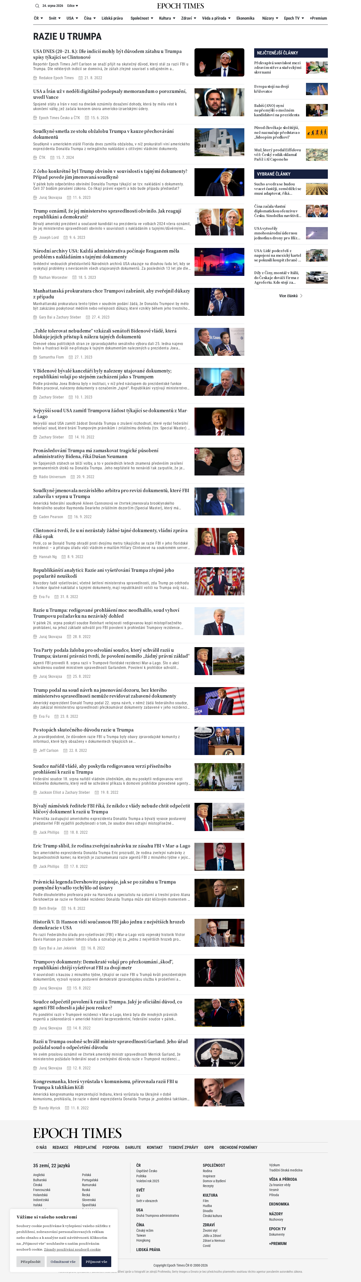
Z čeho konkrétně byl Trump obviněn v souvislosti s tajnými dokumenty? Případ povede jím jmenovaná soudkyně (110, 174)
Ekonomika (245, 18)
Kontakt (155, 1147)
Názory (268, 18)
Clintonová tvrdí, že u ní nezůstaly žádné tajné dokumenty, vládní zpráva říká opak (110, 533)
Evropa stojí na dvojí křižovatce (271, 88)
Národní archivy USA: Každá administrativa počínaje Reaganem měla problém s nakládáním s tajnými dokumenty (106, 254)
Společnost (140, 18)
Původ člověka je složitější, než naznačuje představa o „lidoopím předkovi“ (277, 132)
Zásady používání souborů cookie (72, 1249)
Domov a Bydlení (214, 1181)
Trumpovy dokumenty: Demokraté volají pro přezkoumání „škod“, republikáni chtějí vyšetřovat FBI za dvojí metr (103, 965)
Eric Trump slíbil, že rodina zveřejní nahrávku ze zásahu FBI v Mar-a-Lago (111, 846)
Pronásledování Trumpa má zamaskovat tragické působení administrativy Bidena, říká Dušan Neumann (95, 453)
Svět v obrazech (147, 1201)
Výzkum (274, 1165)
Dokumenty (277, 1234)
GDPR (209, 1147)
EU (138, 1196)
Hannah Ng (48, 556)
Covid (206, 1246)
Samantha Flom (51, 357)
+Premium (318, 18)
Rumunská (89, 1185)
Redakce (60, 1147)
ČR (36, 18)
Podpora (110, 1147)
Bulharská (40, 1180)
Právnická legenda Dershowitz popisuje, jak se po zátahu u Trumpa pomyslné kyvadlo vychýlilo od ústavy (104, 885)
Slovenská (89, 1200)
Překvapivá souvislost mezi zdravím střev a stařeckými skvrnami (277, 68)
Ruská (86, 1190)
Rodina (207, 1171)
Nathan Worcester (53, 277)
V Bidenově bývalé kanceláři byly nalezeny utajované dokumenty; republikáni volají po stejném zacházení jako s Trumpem (102, 374)
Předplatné (85, 1147)
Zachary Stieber (68, 317)
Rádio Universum (52, 477)
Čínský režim (144, 1230)
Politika (141, 1176)
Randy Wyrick (49, 1108)
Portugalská (90, 1180)
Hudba (207, 1206)
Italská (37, 1205)
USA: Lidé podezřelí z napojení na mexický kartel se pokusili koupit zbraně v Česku (277, 255)
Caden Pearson (51, 516)
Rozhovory (276, 1219)
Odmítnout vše (63, 1261)
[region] (64, 1240)
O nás (41, 1147)
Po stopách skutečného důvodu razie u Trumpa (83, 730)
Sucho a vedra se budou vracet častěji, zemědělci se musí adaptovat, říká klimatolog (277, 189)
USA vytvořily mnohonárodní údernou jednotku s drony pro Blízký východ (277, 233)
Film (206, 1201)
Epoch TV (292, 18)
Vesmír (274, 1190)
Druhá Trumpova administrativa (157, 1216)
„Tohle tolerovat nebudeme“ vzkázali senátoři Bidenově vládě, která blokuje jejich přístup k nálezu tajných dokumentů (105, 334)
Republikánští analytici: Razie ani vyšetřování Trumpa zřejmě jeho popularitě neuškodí (103, 573)
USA (70, 18)
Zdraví (186, 18)
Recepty (208, 1186)
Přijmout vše (96, 1261)
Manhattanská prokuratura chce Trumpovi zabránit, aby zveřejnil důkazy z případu (111, 294)
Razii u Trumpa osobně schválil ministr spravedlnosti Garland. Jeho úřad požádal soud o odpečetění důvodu (110, 1044)
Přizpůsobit (31, 1261)
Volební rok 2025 (147, 1181)
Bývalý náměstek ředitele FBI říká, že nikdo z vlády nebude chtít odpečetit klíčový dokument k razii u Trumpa (111, 809)
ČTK (77, 117)
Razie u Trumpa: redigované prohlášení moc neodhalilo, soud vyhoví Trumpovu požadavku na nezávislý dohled (106, 613)
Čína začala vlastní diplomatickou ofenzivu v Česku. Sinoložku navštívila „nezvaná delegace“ (277, 211)
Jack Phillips (49, 832)
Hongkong (143, 1240)
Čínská (37, 1185)
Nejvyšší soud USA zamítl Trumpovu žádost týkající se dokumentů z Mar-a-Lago (110, 413)
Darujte (133, 1147)
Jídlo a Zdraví (212, 1236)
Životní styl (210, 1230)
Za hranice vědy (280, 1185)
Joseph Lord (49, 237)
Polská (86, 1175)
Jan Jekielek (66, 948)
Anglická (39, 1175)
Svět (52, 18)
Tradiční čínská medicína (286, 1170)
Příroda (274, 1195)
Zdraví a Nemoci (214, 1241)
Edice (71, 6)
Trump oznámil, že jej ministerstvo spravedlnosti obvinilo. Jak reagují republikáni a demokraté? (107, 214)
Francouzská (41, 1190)
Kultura (165, 18)
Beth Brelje (48, 908)
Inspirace (209, 1176)
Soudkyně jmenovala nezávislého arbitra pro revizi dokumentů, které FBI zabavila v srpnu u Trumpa (111, 493)
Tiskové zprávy (183, 1147)
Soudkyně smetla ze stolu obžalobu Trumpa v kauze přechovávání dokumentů (103, 134)
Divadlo (208, 1211)
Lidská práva (112, 18)
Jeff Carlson (48, 750)
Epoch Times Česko (54, 117)
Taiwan (141, 1235)
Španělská (89, 1205)
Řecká (86, 1195)
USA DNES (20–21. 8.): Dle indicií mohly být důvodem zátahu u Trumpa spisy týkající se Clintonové (107, 54)
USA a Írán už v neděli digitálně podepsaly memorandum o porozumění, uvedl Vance (110, 94)
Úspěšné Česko (146, 1171)
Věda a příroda (214, 18)
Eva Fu (44, 596)
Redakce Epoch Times (56, 78)
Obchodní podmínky (238, 1147)
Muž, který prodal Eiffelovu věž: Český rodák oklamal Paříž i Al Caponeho (277, 155)
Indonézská (41, 1200)
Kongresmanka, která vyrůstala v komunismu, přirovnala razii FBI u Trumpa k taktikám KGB (105, 1084)
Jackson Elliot (50, 792)
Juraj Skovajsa (50, 197)
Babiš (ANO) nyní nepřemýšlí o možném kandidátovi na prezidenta (276, 110)
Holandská (40, 1195)
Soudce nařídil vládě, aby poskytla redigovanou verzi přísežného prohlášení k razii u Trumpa (102, 769)
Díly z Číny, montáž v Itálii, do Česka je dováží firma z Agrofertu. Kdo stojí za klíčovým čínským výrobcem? (276, 277)
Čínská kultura (212, 1216)
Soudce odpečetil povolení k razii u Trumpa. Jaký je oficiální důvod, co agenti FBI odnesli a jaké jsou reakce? (107, 1005)
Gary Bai (45, 317)
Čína (87, 18)
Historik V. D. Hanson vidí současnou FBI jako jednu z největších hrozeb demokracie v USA (109, 925)
